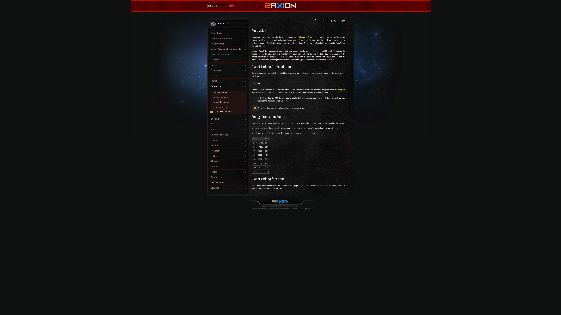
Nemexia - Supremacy (221, 38)
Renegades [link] (216, 151)
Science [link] (214, 124)
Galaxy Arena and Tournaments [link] (226, 49)
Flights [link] (214, 156)
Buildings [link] (215, 119)
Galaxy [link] (214, 76)
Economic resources (220, 97)
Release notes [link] (217, 44)
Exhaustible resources (221, 102)
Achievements (217, 183)
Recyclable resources (220, 107)
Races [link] (214, 65)
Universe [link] (215, 60)
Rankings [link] (215, 177)
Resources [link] (216, 86)
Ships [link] (213, 129)
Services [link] (215, 188)
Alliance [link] (215, 161)
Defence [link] (215, 140)
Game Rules (216, 33)
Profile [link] (214, 172)
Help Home (280, 6)
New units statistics (220, 54)
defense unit (311, 37)
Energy (340, 90)
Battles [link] (214, 167)
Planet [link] (214, 81)
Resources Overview (220, 92)
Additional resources (224, 112)
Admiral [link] (215, 145)
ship (300, 37)
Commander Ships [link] (219, 135)
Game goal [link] (216, 70)
